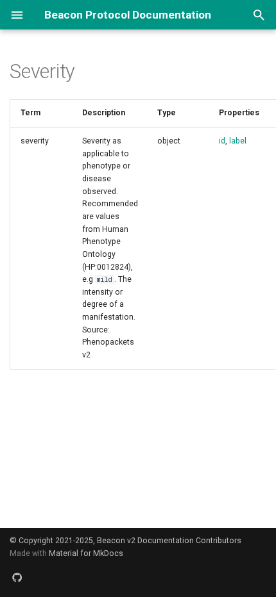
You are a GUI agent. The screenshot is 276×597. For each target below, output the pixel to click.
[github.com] (18, 577)
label (237, 140)
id (222, 140)
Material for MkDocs (86, 553)
